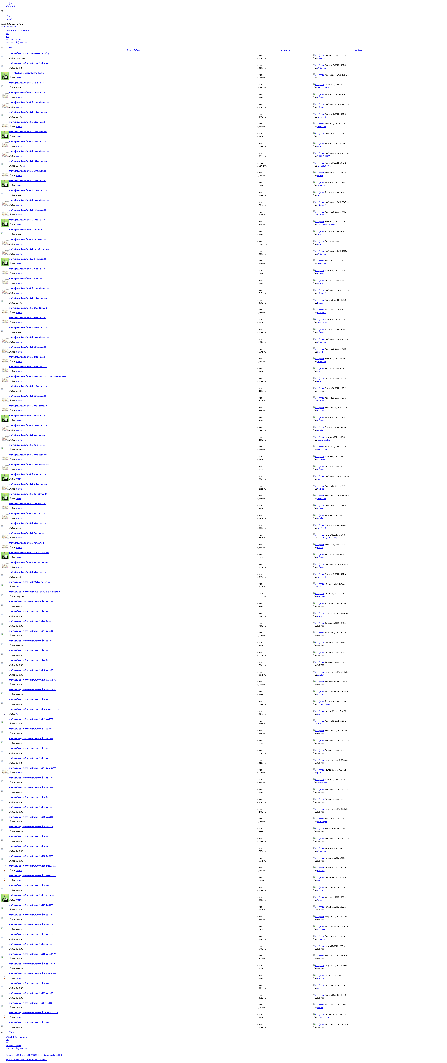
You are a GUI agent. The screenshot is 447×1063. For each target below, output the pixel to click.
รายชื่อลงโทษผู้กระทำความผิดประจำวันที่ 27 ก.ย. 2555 (31, 934)
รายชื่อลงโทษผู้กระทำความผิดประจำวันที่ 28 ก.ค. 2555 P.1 (32, 954)
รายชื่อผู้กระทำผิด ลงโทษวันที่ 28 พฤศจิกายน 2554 (29, 406)
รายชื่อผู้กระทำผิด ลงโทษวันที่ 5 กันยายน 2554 (27, 504)
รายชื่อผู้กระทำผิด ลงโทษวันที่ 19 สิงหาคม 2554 (28, 230)
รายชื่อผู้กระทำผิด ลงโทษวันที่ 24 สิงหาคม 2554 (28, 328)
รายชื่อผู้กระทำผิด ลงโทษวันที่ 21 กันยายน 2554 (28, 259)
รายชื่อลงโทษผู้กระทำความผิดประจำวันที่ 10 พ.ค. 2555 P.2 (32, 690)
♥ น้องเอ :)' (321, 97)
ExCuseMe (321, 597)
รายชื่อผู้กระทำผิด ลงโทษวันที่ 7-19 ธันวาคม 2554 (29, 553)
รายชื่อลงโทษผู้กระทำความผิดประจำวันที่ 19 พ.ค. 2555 (31, 827)
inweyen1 (320, 616)
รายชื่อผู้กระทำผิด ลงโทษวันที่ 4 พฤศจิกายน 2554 (29, 494)
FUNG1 (320, 381)
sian (318, 479)
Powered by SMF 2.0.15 (15, 1055)
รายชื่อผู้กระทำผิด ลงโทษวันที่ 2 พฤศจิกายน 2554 (29, 249)
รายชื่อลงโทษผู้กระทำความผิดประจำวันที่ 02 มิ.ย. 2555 (31, 621)
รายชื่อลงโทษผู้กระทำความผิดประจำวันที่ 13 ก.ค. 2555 (31, 758)
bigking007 (321, 929)
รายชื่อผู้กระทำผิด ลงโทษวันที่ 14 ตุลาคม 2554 (27, 142)
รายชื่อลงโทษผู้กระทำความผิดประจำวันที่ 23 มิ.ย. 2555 (31, 905)
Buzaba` (320, 303)
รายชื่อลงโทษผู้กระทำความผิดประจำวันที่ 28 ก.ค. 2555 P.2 (32, 964)
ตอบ (283, 50)
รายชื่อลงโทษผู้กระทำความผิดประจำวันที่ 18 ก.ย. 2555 (31, 817)
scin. (319, 371)
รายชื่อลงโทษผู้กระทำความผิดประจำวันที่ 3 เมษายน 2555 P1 (33, 1013)
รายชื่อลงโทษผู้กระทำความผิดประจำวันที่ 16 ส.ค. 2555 (31, 63)
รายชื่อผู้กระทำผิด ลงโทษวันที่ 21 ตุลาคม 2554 (27, 269)
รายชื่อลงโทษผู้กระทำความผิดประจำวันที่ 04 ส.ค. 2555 (31, 631)
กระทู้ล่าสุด (357, 50)
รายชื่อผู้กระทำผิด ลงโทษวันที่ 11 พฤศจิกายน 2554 (29, 102)
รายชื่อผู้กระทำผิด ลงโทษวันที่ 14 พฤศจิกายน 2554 (29, 151)
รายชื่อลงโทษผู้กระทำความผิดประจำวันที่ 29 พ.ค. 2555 (31, 983)
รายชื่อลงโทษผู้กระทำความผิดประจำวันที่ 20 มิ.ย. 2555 (31, 856)
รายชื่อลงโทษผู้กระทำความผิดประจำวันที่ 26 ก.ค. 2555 (31, 915)
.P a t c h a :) (321, 68)
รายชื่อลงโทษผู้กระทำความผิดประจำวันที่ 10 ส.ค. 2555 (31, 699)
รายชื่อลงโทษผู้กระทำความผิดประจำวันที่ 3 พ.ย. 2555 (30, 1003)
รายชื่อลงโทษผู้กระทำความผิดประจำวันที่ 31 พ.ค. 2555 (31, 1022)
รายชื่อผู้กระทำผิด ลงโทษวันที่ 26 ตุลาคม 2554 (27, 357)
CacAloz (19, 714)
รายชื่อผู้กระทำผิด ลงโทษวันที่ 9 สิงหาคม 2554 (27, 572)
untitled (320, 694)
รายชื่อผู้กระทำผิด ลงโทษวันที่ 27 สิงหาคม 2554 (28, 386)
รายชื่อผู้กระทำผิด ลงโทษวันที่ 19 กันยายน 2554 (28, 210)
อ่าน (288, 50)
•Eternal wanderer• (324, 440)
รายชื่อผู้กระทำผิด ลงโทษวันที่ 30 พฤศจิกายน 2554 (29, 465)
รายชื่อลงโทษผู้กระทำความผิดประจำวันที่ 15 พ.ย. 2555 (31, 788)
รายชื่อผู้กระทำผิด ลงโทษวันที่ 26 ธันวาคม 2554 (28, 367)
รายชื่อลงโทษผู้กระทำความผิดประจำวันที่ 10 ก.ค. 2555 (31, 670)
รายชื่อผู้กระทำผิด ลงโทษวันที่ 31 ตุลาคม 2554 (27, 474)
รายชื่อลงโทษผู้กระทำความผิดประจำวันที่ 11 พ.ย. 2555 (31, 729)
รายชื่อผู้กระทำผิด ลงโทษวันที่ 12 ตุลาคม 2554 (27, 122)
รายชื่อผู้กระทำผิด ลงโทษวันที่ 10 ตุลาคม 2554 (27, 93)
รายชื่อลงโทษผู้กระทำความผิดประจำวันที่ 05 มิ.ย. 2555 (31, 641)
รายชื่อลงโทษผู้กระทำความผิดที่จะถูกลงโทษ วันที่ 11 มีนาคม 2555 (36, 592)
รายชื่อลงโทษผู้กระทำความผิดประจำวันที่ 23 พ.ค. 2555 (31, 885)
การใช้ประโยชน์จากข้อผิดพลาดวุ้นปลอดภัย (26, 73)
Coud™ (320, 146)
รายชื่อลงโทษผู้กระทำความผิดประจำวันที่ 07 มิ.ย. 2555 (31, 651)
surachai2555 (322, 783)
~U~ (319, 195)
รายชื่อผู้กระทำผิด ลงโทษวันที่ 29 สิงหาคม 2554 (28, 425)
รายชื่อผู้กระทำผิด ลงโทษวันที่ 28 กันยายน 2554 (28, 396)
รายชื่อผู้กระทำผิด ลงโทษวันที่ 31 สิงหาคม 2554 (28, 484)
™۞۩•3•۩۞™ (323, 156)
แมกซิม (19, 97)
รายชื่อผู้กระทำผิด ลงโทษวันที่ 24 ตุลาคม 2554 (27, 318)
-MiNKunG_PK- (323, 1017)
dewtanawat (321, 58)
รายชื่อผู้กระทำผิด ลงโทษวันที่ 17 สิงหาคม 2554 (28, 190)
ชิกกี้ (17, 587)
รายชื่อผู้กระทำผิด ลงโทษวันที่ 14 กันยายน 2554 (28, 132)
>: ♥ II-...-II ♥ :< (323, 88)
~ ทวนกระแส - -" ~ (324, 704)
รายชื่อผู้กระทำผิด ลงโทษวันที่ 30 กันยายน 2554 (28, 455)
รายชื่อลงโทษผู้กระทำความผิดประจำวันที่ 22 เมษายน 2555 (32, 876)
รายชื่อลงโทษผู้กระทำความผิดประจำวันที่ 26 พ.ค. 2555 (31, 925)
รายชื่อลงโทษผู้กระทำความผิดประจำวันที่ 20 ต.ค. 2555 (31, 846)
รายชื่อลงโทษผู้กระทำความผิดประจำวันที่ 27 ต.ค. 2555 (31, 944)
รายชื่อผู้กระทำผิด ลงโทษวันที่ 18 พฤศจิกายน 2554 (29, 200)
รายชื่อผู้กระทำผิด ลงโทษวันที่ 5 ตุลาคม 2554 (27, 513)
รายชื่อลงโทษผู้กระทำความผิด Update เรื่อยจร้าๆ (29, 53)
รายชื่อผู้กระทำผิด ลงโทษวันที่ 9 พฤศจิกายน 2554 (29, 562)
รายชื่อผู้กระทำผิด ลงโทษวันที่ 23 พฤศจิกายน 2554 (29, 308)
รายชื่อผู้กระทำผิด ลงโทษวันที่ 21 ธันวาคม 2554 (28, 279)
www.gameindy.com (8, 26)
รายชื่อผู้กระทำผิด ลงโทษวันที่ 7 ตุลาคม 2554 (27, 533)
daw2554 (320, 675)
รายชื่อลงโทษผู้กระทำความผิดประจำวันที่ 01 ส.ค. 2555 (31, 602)
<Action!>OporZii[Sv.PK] (327, 538)
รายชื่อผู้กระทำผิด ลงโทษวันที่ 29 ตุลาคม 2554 (27, 416)
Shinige (320, 880)
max (318, 988)
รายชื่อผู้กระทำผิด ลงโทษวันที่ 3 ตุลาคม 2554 (27, 435)
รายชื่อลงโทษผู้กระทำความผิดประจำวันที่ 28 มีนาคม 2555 (32, 974)
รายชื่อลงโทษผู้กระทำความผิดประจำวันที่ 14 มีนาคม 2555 (32, 768)
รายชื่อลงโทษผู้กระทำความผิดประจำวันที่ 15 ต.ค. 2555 (31, 778)
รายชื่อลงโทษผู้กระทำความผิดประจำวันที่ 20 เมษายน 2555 (32, 866)
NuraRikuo (321, 890)
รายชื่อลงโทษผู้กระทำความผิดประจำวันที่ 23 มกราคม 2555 (33, 895)
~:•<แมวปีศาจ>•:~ (324, 166)
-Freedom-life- (322, 322)
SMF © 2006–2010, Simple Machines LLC (44, 1055)
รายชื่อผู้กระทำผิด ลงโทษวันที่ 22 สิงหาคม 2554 (28, 298)
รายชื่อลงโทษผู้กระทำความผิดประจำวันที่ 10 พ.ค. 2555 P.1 (32, 680)
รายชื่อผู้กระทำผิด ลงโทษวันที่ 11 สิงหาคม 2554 (28, 112)
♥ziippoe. (320, 978)
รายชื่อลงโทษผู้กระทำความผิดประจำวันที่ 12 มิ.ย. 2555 (31, 748)
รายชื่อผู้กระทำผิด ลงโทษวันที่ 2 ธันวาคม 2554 (27, 239)
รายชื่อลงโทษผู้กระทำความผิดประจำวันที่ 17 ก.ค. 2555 (31, 807)
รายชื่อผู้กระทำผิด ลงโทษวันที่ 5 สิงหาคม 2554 (27, 523)
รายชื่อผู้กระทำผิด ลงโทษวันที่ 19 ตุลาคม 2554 (27, 220)
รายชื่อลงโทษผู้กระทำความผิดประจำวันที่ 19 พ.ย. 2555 (31, 837)
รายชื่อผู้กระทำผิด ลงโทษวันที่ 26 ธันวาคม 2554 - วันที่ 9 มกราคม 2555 (37, 376)
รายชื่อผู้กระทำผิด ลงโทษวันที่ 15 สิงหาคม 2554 (28, 161)
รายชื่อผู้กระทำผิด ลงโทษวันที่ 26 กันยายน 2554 (28, 347)
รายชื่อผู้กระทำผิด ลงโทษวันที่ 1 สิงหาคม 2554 (27, 83)
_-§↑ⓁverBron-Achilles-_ (327, 225)
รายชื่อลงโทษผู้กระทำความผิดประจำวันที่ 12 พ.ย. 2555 (31, 739)
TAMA (18, 78)
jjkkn (319, 773)
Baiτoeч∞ (320, 871)
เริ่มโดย (136, 50)
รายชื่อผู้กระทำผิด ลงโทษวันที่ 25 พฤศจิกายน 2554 (29, 337)
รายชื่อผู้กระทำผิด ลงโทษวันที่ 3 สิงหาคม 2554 (27, 445)
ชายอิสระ (321, 460)
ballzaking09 (322, 822)
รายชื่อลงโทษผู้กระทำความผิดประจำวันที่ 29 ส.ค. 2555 (31, 993)
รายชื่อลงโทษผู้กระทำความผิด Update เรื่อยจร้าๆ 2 (29, 582)
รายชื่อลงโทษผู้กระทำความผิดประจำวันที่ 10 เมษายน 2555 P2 (34, 709)
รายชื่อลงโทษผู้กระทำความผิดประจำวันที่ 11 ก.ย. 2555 (31, 719)
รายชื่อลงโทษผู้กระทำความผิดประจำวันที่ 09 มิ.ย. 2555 (31, 660)
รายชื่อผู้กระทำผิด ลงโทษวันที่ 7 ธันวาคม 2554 (27, 543)
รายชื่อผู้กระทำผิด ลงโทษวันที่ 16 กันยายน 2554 (28, 171)
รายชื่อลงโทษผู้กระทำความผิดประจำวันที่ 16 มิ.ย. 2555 (31, 797)
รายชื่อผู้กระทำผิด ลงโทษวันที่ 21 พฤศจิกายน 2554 (29, 288)
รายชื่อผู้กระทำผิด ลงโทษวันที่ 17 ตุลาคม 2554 (27, 181)
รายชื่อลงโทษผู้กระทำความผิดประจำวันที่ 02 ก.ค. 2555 (31, 611)
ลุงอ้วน (320, 352)
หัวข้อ (129, 50)
